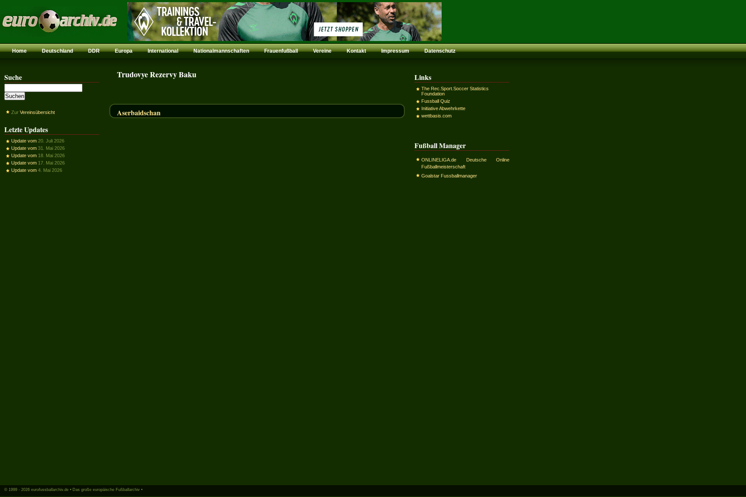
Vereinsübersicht (37, 112)
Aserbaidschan (139, 112)
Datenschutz (439, 51)
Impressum (395, 51)
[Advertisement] (51, 328)
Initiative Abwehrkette (443, 108)
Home (19, 51)
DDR (94, 51)
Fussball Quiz (435, 101)
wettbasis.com (436, 115)
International (163, 51)
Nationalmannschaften (221, 51)
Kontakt (356, 51)
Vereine (322, 51)
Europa (124, 51)
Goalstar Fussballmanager (449, 175)
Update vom (24, 140)
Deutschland (57, 51)
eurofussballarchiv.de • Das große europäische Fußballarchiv (85, 490)
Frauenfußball (281, 51)
